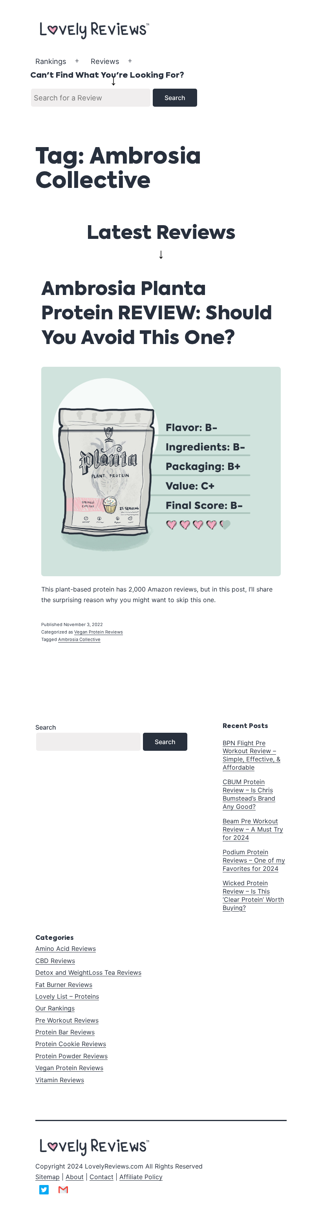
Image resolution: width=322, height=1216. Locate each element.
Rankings (50, 61)
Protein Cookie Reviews (70, 1044)
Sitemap (47, 1177)
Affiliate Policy (141, 1177)
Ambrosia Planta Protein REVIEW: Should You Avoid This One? (156, 314)
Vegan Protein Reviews (98, 632)
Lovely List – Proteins (67, 996)
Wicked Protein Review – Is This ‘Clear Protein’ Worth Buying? (253, 895)
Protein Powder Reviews (71, 1056)
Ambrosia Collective (79, 639)
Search (45, 727)
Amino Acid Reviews (65, 948)
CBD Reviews (55, 961)
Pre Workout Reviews (67, 1020)
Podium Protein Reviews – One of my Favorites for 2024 (254, 860)
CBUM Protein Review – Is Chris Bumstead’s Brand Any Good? (249, 794)
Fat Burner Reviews (63, 984)
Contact (101, 1177)
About (75, 1177)
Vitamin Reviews (59, 1080)
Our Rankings (55, 1008)
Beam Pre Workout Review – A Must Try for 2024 (253, 829)
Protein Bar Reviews (65, 1032)
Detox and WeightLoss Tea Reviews (88, 972)
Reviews (105, 61)
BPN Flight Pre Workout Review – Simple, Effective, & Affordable (251, 755)
